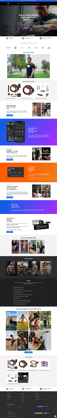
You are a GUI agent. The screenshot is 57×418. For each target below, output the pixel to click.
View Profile (9, 274)
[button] (19, 3)
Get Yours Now (10, 115)
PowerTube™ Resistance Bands (25, 98)
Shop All (19, 383)
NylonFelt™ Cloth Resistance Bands (44, 370)
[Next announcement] (49, 1)
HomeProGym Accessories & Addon (41, 98)
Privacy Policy (38, 396)
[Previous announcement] (7, 1)
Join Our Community (28, 352)
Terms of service (38, 399)
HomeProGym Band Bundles (11, 98)
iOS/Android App (9, 396)
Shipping (22, 399)
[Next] (50, 247)
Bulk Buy (22, 400)
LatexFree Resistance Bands (33, 370)
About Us (8, 399)
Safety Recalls (23, 396)
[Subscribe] (20, 406)
